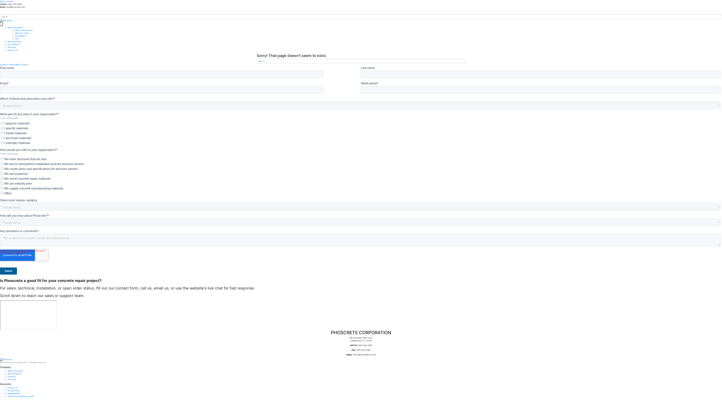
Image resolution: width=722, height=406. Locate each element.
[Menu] (1, 24)
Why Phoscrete (14, 41)
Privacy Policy (14, 390)
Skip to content (7, 1)
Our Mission (20, 36)
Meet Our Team (22, 33)
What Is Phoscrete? (24, 30)
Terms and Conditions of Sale (21, 396)
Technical (12, 47)
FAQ (17, 39)
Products (12, 376)
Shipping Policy (14, 393)
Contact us (12, 50)
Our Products (14, 44)
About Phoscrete (15, 27)
